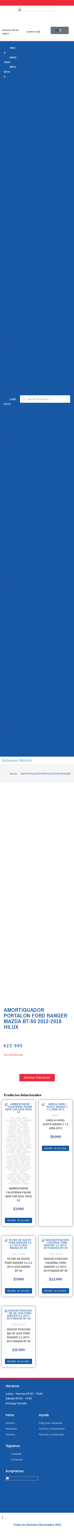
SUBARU (25, 1174)
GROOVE (10, 1152)
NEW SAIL (10, 197)
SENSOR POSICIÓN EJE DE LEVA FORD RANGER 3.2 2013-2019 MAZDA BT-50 (18, 1335)
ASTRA (8, 123)
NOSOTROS (10, 60)
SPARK (8, 261)
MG (28, 1156)
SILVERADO (23, 1170)
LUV (6, 177)
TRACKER (9, 271)
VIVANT (8, 290)
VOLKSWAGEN (14, 1183)
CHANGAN (10, 103)
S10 (6, 236)
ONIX (7, 216)
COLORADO (23, 1127)
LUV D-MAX (20, 1154)
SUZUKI (8, 379)
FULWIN (18, 1143)
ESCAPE (27, 1138)
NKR (6, 201)
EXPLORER (11, 1140)
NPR (6, 206)
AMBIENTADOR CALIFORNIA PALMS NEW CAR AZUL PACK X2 (18, 1194)
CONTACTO (10, 401)
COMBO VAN (14, 1129)
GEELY (7, 310)
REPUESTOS (10, 72)
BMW (7, 83)
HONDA (8, 315)
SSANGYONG (14, 1174)
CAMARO (9, 132)
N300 (7, 192)
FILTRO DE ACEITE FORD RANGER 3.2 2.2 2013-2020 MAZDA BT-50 (18, 1264)
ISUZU (7, 325)
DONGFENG (22, 1134)
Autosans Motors (17, 760)
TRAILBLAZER (23, 1179)
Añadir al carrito (18, 1220)
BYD (6, 98)
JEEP (7, 330)
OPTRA (8, 221)
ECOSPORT (24, 1136)
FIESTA (27, 1140)
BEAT (18, 1118)
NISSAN (8, 354)
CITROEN (12, 1127)
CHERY (8, 108)
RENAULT (9, 364)
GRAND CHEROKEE (14, 1145)
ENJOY (9, 1138)
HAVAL (19, 1152)
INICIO (9, 50)
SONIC (8, 256)
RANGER (17, 1167)
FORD (7, 305)
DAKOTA (26, 1131)
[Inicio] (5, 773)
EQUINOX (9, 172)
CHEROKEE (14, 1124)
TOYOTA (9, 384)
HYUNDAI (9, 320)
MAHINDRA (12, 1156)
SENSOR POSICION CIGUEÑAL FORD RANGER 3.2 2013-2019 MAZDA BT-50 (55, 1264)
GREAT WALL (22, 1149)
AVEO (7, 127)
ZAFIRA (8, 295)
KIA (6, 335)
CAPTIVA (9, 137)
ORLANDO (10, 226)
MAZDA (8, 339)
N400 (16, 1161)
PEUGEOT (10, 359)
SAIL (6, 241)
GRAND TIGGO (17, 1147)
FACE (20, 1140)
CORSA (8, 162)
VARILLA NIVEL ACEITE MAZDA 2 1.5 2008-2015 (55, 1124)
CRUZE (8, 167)
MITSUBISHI (12, 1158)
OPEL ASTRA (13, 1165)
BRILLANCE (11, 1120)
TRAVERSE (10, 285)
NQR (6, 211)
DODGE (8, 300)
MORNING (25, 1158)
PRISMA (9, 231)
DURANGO (12, 1136)
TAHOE (8, 266)
